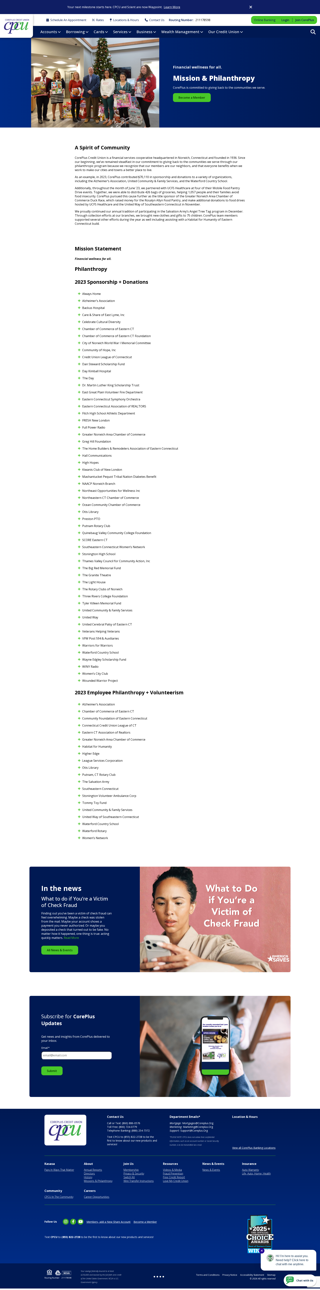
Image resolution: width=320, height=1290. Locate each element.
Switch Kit (129, 1177)
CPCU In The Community (58, 1197)
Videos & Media (172, 1170)
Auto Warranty (250, 1170)
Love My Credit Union (175, 1181)
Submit (52, 1071)
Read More (71, 938)
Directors (89, 1173)
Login (285, 20)
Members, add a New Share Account (108, 1222)
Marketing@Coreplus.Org (198, 1127)
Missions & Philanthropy (98, 1181)
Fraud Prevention (173, 1173)
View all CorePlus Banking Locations (254, 1148)
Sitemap (271, 1274)
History (88, 1177)
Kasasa (49, 1164)
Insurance (249, 1164)
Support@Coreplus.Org (194, 1130)
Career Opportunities (96, 1197)
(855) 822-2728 (133, 1137)
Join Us (129, 1164)
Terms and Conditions (207, 1274)
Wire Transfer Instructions (139, 1181)
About (88, 1164)
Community (53, 1191)
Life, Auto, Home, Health (256, 1173)
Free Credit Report (174, 1177)
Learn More (172, 7)
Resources (170, 1164)
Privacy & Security (134, 1173)
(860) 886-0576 (131, 1123)
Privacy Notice (229, 1274)
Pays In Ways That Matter (59, 1170)
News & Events (213, 1164)
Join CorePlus (304, 20)
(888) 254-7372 (140, 1130)
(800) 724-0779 (128, 1127)
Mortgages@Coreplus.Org (197, 1123)
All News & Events (60, 950)
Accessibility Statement (252, 1274)
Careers (90, 1191)
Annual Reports (93, 1170)
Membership (131, 1170)
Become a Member (192, 98)
